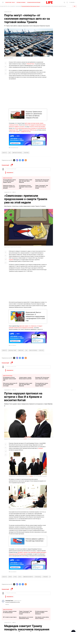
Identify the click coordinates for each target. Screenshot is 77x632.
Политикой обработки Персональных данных (30, 6)
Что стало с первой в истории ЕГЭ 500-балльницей (9, 612)
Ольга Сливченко (13, 345)
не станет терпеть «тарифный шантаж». (21, 131)
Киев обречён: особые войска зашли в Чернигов (42, 617)
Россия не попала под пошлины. (37, 126)
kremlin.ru (25, 438)
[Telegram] (20, 160)
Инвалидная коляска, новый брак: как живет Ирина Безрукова (25, 181)
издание (11, 259)
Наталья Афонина (13, 571)
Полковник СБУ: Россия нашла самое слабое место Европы (42, 180)
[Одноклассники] (25, 160)
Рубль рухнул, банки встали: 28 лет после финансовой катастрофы (10, 384)
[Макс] (17, 160)
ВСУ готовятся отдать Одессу (10, 617)
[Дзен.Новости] (14, 160)
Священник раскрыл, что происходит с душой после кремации (9, 187)
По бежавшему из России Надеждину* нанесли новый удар (25, 187)
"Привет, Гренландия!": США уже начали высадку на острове (41, 187)
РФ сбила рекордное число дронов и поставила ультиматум (41, 613)
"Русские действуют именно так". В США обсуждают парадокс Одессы (9, 181)
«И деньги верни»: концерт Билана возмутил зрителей (25, 378)
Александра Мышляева (14, 147)
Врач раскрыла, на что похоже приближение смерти (26, 617)
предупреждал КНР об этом (29, 130)
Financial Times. (30, 63)
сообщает (40, 448)
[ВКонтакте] (23, 160)
